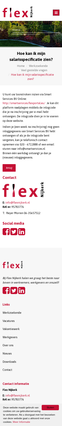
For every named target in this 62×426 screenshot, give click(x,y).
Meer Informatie (21, 422)
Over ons (8, 345)
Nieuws (7, 353)
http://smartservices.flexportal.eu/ (24, 103)
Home (21, 65)
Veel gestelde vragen (34, 70)
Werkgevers (10, 337)
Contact (7, 369)
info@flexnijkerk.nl (18, 202)
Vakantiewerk (11, 328)
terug (9, 167)
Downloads (9, 361)
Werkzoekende (38, 65)
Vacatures (9, 320)
